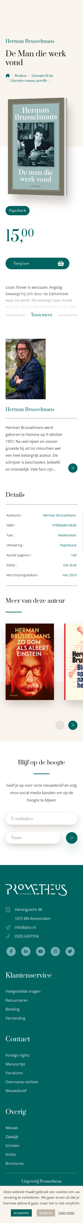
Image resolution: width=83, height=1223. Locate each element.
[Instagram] (55, 951)
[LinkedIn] (25, 951)
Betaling (13, 1009)
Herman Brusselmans (30, 41)
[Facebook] (11, 951)
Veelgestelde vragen (23, 991)
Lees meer (66, 1212)
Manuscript (15, 1064)
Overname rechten (22, 1081)
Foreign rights (18, 1055)
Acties (11, 1154)
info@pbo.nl (25, 927)
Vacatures (14, 1072)
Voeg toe (21, 263)
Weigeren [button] (45, 1213)
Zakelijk (12, 1136)
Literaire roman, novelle (29, 81)
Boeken (21, 76)
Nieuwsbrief (16, 1090)
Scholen (12, 1145)
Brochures (15, 1163)
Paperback (17, 211)
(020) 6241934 (27, 936)
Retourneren (17, 1000)
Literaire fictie (42, 76)
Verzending (15, 1018)
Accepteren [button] (21, 1213)
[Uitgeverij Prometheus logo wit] (36, 890)
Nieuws (12, 1127)
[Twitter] (70, 951)
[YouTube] (40, 951)
